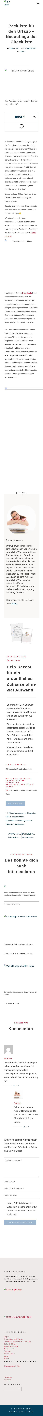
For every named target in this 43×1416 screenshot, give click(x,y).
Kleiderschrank (11, 1003)
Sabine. (14, 603)
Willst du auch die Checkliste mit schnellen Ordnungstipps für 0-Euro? (20, 782)
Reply (16, 1085)
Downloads (27, 293)
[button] (34, 117)
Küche (7, 953)
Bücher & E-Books (10, 1344)
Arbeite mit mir (9, 1349)
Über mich (7, 1351)
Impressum (7, 1380)
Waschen (16, 904)
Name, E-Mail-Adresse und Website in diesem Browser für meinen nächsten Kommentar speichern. (22, 1208)
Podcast (6, 1358)
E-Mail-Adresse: (16, 765)
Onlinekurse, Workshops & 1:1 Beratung (17, 1341)
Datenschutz (8, 1377)
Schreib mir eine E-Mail (12, 1366)
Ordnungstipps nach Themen (13, 1339)
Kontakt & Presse (9, 1354)
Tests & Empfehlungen (22, 953)
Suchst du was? (13, 1384)
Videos (7, 904)
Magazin (6, 1337)
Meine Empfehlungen (11, 1346)
